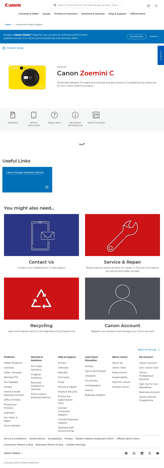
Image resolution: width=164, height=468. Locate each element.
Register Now (136, 37)
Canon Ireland (12, 453)
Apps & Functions (34, 124)
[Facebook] (126, 453)
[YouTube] (157, 453)
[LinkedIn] (142, 453)
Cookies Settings (75, 444)
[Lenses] (51, 13)
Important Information (75, 124)
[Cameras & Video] (40, 13)
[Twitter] (149, 453)
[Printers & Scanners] (78, 13)
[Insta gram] (134, 453)
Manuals (13, 123)
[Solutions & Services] (106, 13)
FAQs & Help (54, 123)
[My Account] (148, 5)
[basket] (156, 5)
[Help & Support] (127, 13)
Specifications (96, 123)
